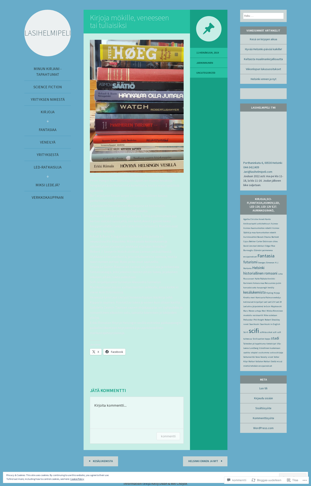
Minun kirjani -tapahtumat (48, 71)
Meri (264, 310)
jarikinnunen (204, 62)
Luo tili (263, 388)
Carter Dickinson (264, 241)
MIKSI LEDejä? (48, 184)
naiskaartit (258, 315)
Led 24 (279, 302)
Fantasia (265, 256)
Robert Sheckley (272, 319)
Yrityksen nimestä (48, 99)
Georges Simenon (266, 262)
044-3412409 (251, 167)
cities (275, 241)
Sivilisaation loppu (261, 338)
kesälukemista (254, 292)
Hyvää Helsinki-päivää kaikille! (263, 49)
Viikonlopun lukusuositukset (263, 69)
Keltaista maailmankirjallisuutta (263, 59)
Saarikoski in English (270, 324)
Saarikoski (254, 324)
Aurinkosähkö (250, 237)
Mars (245, 310)
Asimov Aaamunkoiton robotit (257, 228)
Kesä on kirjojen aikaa (263, 39)
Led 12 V (271, 302)
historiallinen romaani (260, 273)
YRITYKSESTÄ (48, 154)
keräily (271, 287)
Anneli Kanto (265, 219)
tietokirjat (271, 343)
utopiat (254, 352)
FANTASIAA (47, 129)
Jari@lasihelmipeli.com (257, 172)
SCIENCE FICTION (47, 86)
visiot (270, 357)
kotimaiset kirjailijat (253, 302)
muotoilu (247, 315)
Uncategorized (205, 72)
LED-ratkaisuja (48, 167)
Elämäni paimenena (263, 250)
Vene (257, 357)
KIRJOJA (48, 111)
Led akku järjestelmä (253, 306)
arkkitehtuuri (263, 223)
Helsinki (258, 267)
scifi (254, 331)
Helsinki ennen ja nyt (203, 461)
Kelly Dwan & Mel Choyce (169, 483)
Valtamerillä (249, 357)
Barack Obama (264, 237)
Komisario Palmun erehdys (268, 297)
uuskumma (263, 352)
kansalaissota (249, 287)
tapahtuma (260, 343)
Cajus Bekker (249, 241)
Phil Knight (258, 319)
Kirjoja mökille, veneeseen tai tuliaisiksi (129, 21)
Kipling (269, 292)
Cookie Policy (77, 478)
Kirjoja (277, 292)
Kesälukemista (102, 461)
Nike (266, 315)
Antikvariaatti (250, 223)
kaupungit (262, 287)
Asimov (274, 223)
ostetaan (273, 315)
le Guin (267, 306)
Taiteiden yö (249, 343)
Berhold (275, 237)
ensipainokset (250, 256)
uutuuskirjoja (276, 352)
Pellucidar (248, 319)
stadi (275, 338)
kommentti (168, 436)
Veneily (263, 357)
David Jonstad (250, 245)
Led (265, 302)
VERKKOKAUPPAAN (47, 197)
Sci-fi (245, 332)
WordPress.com (263, 428)
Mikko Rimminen (275, 310)
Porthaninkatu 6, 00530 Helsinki (262, 163)
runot (246, 324)
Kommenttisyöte (263, 418)
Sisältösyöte (263, 408)
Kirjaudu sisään (263, 398)
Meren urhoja (255, 310)
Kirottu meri (249, 297)
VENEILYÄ (47, 142)
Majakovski (276, 306)
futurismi (250, 262)
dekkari (261, 245)
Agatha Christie (250, 219)
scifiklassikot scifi (268, 332)
